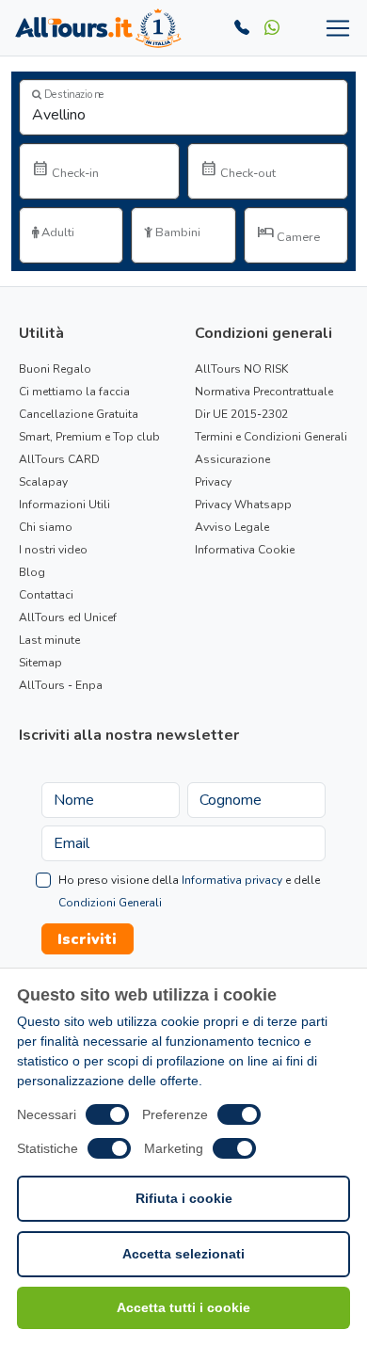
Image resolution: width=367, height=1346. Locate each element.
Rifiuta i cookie (184, 1198)
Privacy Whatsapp (243, 504)
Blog (32, 572)
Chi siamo (45, 527)
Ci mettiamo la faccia (74, 391)
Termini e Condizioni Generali (271, 436)
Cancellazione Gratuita (78, 414)
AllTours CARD (59, 459)
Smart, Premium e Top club (89, 436)
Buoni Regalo (55, 369)
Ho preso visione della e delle (189, 891)
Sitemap (40, 662)
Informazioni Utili (64, 504)
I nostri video (53, 549)
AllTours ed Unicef (68, 617)
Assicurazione (232, 459)
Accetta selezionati (183, 1253)
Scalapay (43, 481)
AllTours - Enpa (61, 685)
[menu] (334, 28)
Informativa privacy (232, 880)
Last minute (49, 640)
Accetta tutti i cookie (183, 1307)
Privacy (213, 481)
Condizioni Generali (110, 902)
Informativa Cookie (245, 549)
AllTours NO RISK (241, 369)
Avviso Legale (232, 527)
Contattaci (46, 594)
